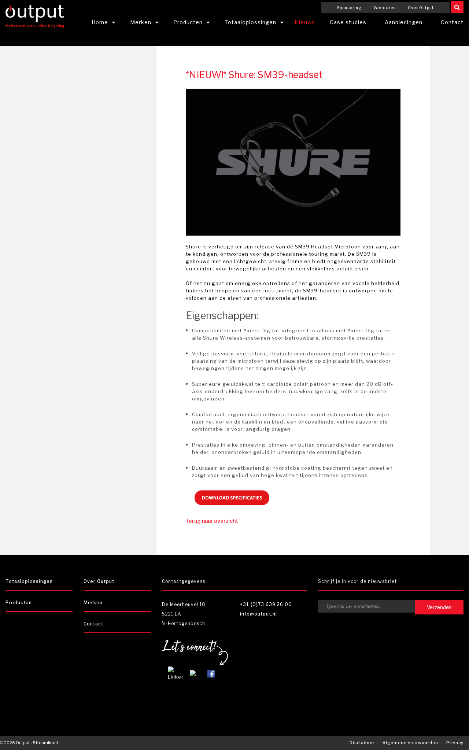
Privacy (455, 742)
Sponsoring (349, 7)
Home (100, 22)
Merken (140, 22)
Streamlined (45, 742)
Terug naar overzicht (212, 521)
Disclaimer (362, 742)
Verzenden (439, 607)
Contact (93, 624)
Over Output (421, 7)
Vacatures (384, 7)
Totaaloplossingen (250, 22)
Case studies (348, 22)
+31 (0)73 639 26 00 (266, 604)
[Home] (34, 15)
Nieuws (305, 22)
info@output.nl (258, 614)
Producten (188, 22)
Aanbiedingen (403, 22)
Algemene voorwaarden (410, 742)
